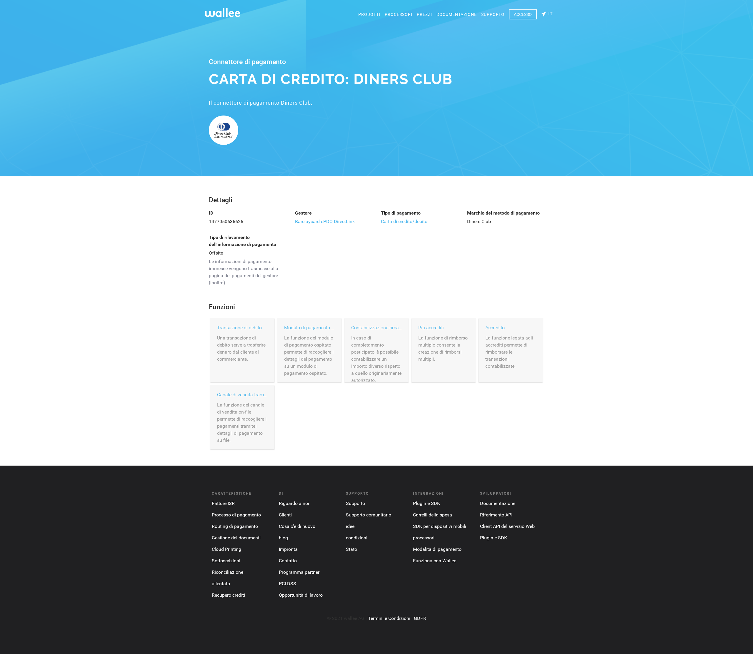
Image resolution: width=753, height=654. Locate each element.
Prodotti (369, 14)
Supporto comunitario (368, 515)
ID (211, 213)
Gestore (303, 213)
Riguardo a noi (294, 503)
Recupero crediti (228, 595)
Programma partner (299, 572)
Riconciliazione (227, 572)
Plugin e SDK (426, 503)
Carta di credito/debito (404, 221)
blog (283, 538)
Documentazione (457, 14)
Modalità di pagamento (437, 549)
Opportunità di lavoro (301, 595)
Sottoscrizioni (226, 560)
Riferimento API (496, 515)
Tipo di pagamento (401, 213)
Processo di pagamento (236, 515)
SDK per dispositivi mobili (439, 526)
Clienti (285, 515)
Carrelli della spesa (432, 515)
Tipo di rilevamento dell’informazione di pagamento (242, 241)
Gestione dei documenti (236, 538)
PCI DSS (287, 583)
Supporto (492, 14)
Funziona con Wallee (434, 560)
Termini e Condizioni (389, 618)
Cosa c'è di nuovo (297, 526)
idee (350, 526)
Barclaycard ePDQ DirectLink (325, 221)
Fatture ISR (223, 503)
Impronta (288, 549)
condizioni (356, 538)
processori (398, 14)
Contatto (288, 560)
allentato (221, 583)
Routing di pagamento (235, 526)
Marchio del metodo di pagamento (503, 213)
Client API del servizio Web (507, 526)
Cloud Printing (226, 549)
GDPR (420, 618)
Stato (351, 549)
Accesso (523, 14)
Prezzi (424, 14)
